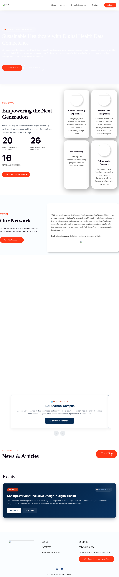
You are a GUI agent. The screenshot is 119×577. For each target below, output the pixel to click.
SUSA (56, 574)
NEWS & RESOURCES (51, 552)
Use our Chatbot (34, 68)
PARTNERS (46, 547)
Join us (110, 5)
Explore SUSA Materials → (59, 421)
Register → (14, 510)
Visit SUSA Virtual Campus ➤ (16, 175)
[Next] (62, 433)
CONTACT (83, 542)
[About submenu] (66, 5)
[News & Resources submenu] (87, 5)
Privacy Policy (86, 547)
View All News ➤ (107, 454)
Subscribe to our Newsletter (98, 559)
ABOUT (45, 542)
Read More (29, 510)
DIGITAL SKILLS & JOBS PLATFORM (94, 552)
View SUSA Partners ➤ (11, 240)
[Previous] (56, 433)
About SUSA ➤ (12, 68)
